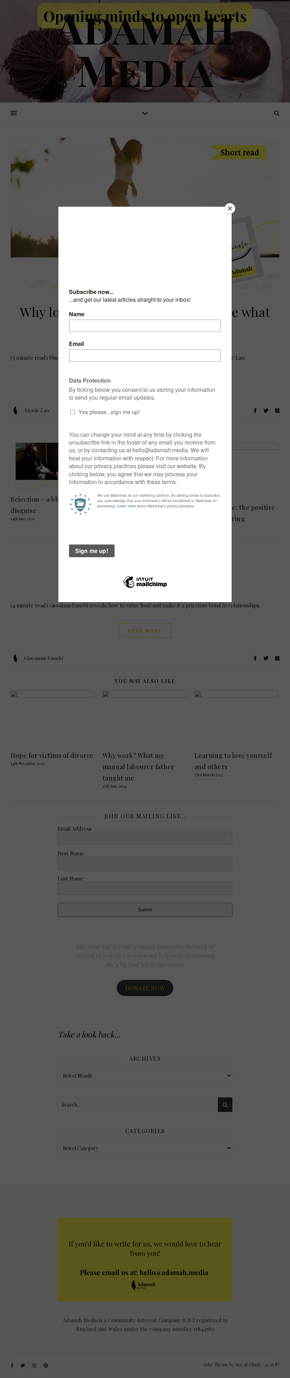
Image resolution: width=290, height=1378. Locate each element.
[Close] (230, 208)
